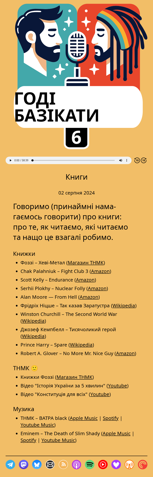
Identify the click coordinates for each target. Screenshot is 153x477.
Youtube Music (37, 424)
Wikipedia (124, 305)
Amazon (100, 271)
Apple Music (84, 418)
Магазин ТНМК (86, 262)
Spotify (110, 418)
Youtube (117, 385)
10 (137, 160)
